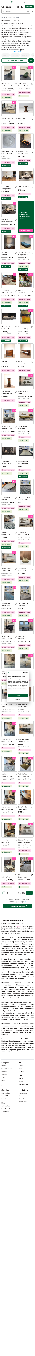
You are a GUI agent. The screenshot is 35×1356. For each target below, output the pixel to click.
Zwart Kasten (5, 1112)
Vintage (21, 1078)
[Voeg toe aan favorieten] (15, 84)
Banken (3, 1080)
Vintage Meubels (23, 1084)
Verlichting (4, 1074)
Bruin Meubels (5, 1106)
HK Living (21, 1071)
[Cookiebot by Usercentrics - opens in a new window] (23, 672)
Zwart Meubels (5, 1109)
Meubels (3, 1066)
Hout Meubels (5, 1093)
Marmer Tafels (23, 1102)
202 (23, 893)
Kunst (3, 1083)
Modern (21, 1081)
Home (3, 17)
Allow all (18, 695)
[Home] (8, 6)
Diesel (20, 1068)
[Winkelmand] (18, 7)
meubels (18, 926)
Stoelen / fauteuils (6, 1068)
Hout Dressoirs (23, 1093)
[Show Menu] (32, 11)
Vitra (20, 1096)
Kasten (3, 1086)
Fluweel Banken (23, 1099)
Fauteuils (4, 1071)
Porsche (21, 1066)
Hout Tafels (4, 1096)
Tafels (3, 1077)
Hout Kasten (5, 1099)
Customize (18, 699)
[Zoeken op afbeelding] (28, 11)
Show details (23, 691)
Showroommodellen (13, 17)
